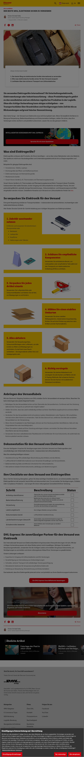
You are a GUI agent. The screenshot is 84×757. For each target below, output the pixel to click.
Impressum (18, 750)
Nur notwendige (60, 754)
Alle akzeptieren (74, 754)
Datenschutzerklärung (8, 750)
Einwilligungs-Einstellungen (12, 754)
